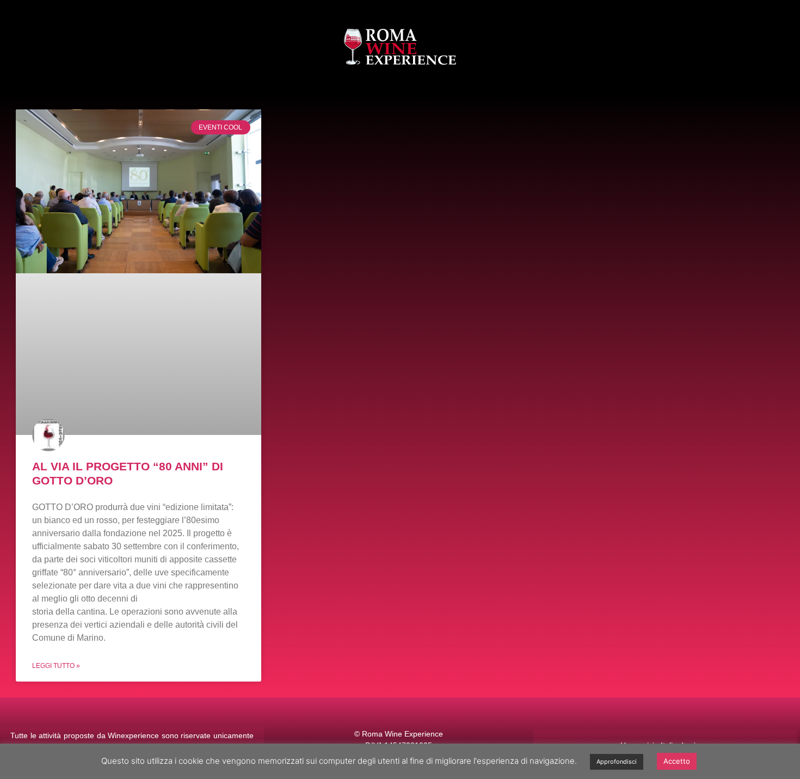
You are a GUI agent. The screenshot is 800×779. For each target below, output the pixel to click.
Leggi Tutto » (56, 666)
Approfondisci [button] (616, 761)
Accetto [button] (676, 761)
